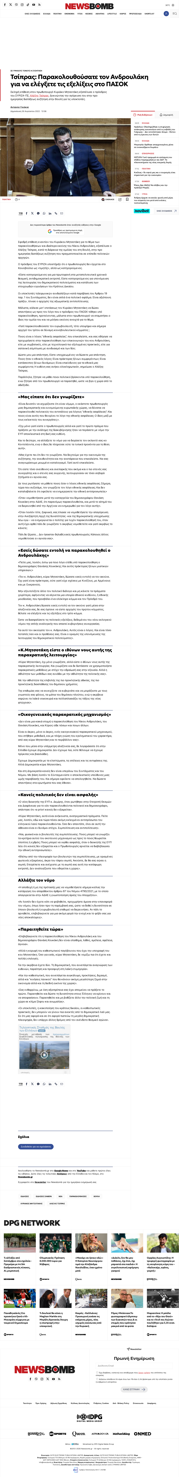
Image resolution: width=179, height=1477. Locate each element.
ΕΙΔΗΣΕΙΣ (25, 1196)
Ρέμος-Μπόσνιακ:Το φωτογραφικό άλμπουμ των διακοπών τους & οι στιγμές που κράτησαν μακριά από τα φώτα (124, 1320)
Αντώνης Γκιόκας (19, 107)
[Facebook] (4, 4)
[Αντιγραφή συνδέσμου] (120, 200)
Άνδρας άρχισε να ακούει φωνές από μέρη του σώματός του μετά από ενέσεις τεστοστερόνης (153, 200)
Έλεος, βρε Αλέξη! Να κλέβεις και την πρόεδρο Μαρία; (150, 186)
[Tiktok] (28, 4)
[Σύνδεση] (166, 13)
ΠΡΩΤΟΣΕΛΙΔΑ (135, 14)
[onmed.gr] (142, 1433)
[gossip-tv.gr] (36, 1433)
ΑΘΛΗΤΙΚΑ (100, 14)
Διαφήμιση (151, 1403)
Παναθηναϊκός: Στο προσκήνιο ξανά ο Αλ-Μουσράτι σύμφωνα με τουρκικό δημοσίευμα (16, 1318)
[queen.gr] (78, 1433)
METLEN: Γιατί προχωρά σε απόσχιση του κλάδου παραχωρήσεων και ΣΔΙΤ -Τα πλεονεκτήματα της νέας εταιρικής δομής (153, 160)
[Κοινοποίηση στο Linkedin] (50, 213)
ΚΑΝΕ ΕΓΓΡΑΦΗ (131, 1389)
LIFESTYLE (112, 14)
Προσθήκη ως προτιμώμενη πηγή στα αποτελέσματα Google (67, 231)
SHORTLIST (149, 14)
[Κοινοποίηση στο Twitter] (32, 213)
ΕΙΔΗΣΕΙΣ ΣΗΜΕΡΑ (44, 1196)
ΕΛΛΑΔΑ (46, 14)
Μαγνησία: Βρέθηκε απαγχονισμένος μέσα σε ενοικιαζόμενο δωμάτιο (153, 145)
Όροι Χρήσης (41, 1403)
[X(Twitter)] (10, 4)
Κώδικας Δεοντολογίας (80, 1403)
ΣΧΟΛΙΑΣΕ (109, 199)
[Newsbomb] (44, 1370)
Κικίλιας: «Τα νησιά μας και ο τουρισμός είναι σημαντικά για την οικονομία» (154, 173)
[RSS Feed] (39, 4)
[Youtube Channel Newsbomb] (33, 4)
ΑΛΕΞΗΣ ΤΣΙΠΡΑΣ (57, 1204)
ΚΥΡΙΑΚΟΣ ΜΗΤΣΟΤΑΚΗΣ (31, 1204)
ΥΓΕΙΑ (79, 14)
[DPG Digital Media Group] (89, 1418)
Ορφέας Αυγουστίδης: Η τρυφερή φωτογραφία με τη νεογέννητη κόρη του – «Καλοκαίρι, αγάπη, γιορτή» (161, 1264)
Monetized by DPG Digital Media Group (98, 1444)
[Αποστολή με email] (61, 213)
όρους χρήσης (144, 1373)
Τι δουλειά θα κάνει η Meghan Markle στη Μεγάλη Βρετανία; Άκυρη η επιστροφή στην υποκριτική (54, 1320)
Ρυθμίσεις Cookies (101, 1403)
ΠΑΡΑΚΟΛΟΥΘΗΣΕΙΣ (78, 1196)
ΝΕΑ (60, 1196)
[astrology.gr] (100, 1433)
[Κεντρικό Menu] (174, 13)
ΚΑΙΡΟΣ (123, 14)
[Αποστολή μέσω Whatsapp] (44, 213)
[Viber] (16, 4)
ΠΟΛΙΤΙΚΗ (57, 14)
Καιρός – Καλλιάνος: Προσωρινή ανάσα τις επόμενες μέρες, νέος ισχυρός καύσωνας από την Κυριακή (88, 1320)
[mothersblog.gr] (121, 1433)
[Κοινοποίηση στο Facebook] (26, 213)
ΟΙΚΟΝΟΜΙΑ (69, 14)
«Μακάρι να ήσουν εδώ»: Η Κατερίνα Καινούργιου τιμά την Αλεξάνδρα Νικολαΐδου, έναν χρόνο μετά (89, 1264)
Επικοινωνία (138, 1403)
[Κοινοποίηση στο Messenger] (38, 213)
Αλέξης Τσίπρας (39, 95)
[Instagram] (22, 4)
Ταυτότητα (27, 1403)
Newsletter (40, 1182)
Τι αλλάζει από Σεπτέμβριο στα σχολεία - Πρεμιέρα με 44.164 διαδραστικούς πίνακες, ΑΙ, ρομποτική (18, 1264)
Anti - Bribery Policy (121, 1403)
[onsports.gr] (57, 1433)
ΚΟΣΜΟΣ (89, 14)
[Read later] (127, 200)
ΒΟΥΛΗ (97, 1196)
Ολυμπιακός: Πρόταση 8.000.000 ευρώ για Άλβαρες (52, 1261)
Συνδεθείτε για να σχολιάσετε (36, 1146)
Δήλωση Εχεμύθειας (58, 1403)
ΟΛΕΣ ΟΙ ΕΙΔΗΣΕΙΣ (32, 14)
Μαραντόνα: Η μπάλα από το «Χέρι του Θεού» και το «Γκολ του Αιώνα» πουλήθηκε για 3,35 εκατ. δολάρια (161, 1320)
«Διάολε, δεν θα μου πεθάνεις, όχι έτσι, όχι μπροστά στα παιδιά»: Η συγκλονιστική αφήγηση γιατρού (125, 1264)
